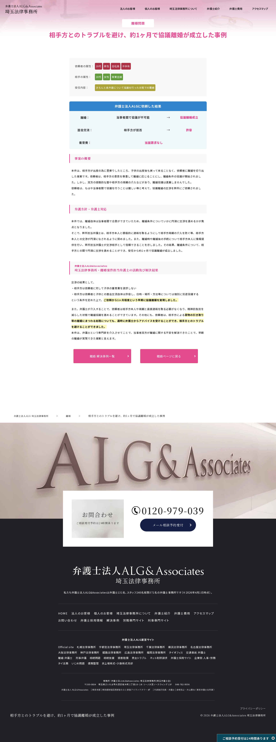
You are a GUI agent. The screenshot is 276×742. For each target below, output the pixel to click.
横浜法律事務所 (177, 647)
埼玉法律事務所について (133, 613)
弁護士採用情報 (91, 620)
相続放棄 (109, 658)
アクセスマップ (204, 613)
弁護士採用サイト (181, 658)
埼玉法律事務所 (133, 647)
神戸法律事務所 (89, 652)
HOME (63, 613)
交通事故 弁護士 (196, 652)
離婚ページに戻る (169, 356)
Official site (66, 647)
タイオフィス (176, 652)
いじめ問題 (78, 663)
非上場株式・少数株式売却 (117, 663)
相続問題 (95, 658)
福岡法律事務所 (156, 652)
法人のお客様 (80, 613)
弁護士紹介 (162, 613)
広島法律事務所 (134, 652)
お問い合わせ (67, 620)
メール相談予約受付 (168, 525)
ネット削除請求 (159, 658)
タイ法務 (63, 663)
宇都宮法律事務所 (110, 647)
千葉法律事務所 (155, 647)
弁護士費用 (182, 613)
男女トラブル (139, 658)
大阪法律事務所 (67, 652)
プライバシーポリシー (253, 708)
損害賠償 (123, 658)
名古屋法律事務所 (201, 647)
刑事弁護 (81, 658)
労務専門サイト (133, 620)
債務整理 (93, 663)
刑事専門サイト (158, 620)
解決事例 (113, 620)
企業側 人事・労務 (205, 658)
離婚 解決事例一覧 (102, 356)
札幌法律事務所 (86, 647)
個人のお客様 (103, 613)
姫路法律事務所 (111, 652)
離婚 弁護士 (65, 658)
